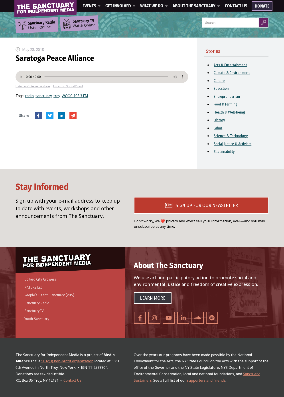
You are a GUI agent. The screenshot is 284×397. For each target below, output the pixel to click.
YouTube (169, 318)
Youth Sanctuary (36, 319)
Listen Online (41, 25)
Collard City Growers (40, 279)
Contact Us (236, 6)
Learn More (152, 298)
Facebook (38, 115)
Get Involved (118, 6)
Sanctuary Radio (36, 303)
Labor (218, 128)
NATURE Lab (33, 287)
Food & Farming (225, 104)
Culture (219, 80)
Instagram (154, 318)
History (219, 120)
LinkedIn (61, 115)
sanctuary (44, 95)
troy (56, 95)
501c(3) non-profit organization (67, 361)
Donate (262, 6)
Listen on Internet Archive (33, 86)
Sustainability (224, 151)
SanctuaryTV (34, 311)
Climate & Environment (232, 72)
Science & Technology (231, 136)
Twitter (49, 115)
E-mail (73, 115)
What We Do (151, 6)
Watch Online (84, 23)
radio (29, 95)
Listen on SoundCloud (68, 86)
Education (221, 88)
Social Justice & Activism (232, 144)
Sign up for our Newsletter (207, 205)
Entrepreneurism (227, 96)
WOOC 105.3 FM (75, 95)
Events (89, 6)
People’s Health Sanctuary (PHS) (49, 295)
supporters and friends (206, 380)
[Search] (263, 23)
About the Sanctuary (194, 6)
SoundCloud (197, 318)
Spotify (212, 318)
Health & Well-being (229, 112)
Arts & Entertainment (230, 65)
